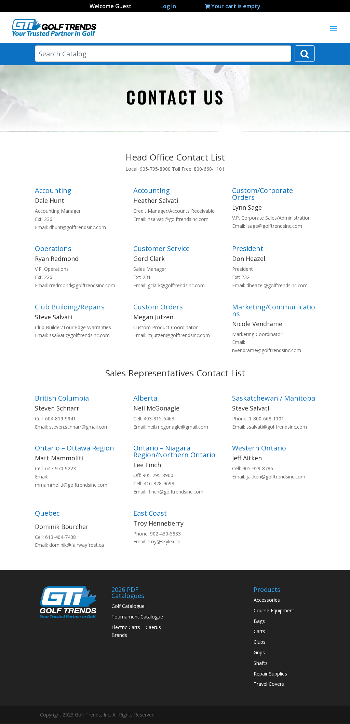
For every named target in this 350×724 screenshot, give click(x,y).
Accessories (267, 600)
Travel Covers (269, 684)
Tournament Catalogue (137, 616)
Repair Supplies (270, 673)
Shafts (261, 663)
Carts (259, 631)
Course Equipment (274, 610)
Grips (259, 652)
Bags (259, 621)
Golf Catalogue (128, 606)
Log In (168, 6)
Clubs (260, 642)
